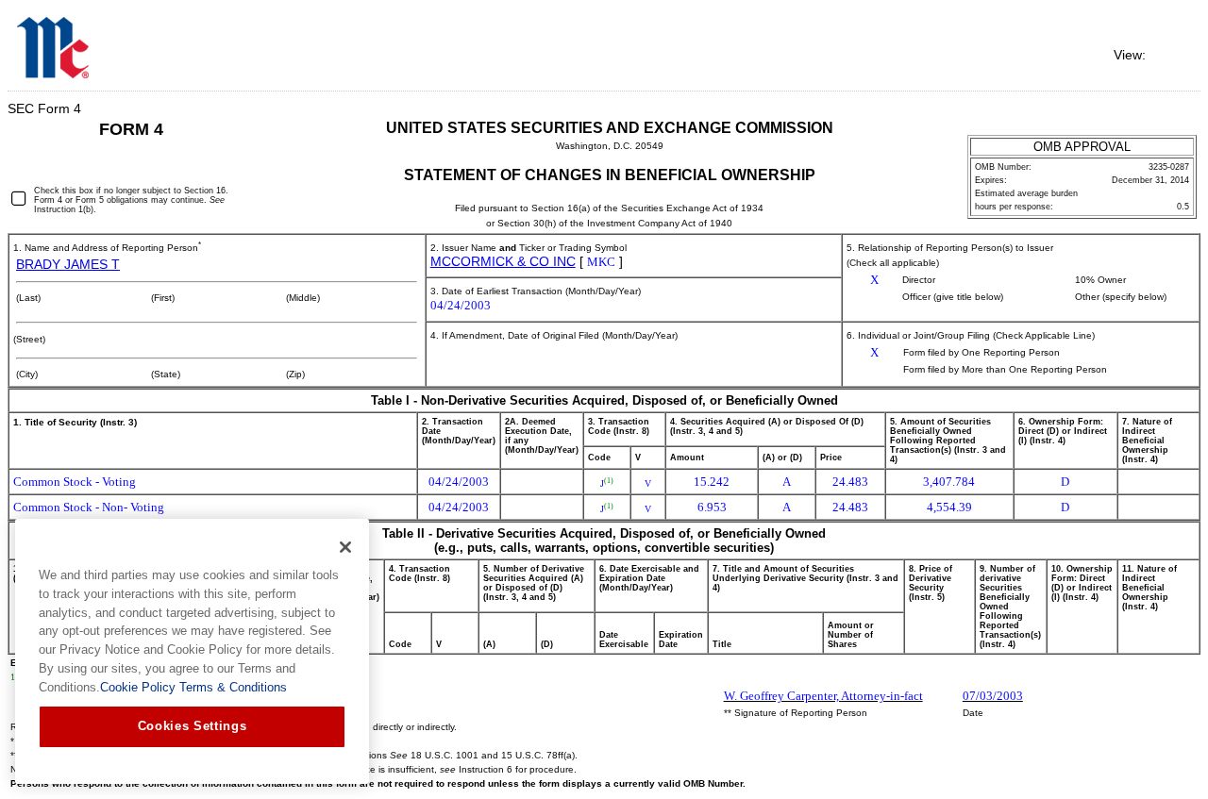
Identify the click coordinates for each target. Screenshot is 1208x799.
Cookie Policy (138, 687)
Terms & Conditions (231, 687)
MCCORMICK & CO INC (503, 261)
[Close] (345, 547)
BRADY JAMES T (68, 264)
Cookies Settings (192, 726)
